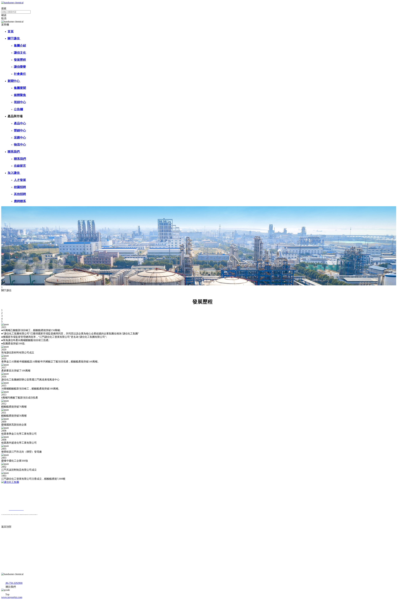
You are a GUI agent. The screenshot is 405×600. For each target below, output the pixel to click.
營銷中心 (20, 130)
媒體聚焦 (20, 95)
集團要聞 (20, 88)
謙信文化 (20, 52)
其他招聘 (20, 194)
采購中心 (20, 137)
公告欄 (18, 109)
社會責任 (20, 73)
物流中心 (20, 144)
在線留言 (20, 165)
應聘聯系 (20, 201)
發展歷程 (20, 59)
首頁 (11, 31)
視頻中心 (20, 102)
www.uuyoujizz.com (11, 597)
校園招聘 (20, 187)
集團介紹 (20, 45)
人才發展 (20, 180)
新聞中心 (14, 81)
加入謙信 (14, 172)
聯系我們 (14, 151)
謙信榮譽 (20, 66)
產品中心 (20, 123)
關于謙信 (14, 38)
